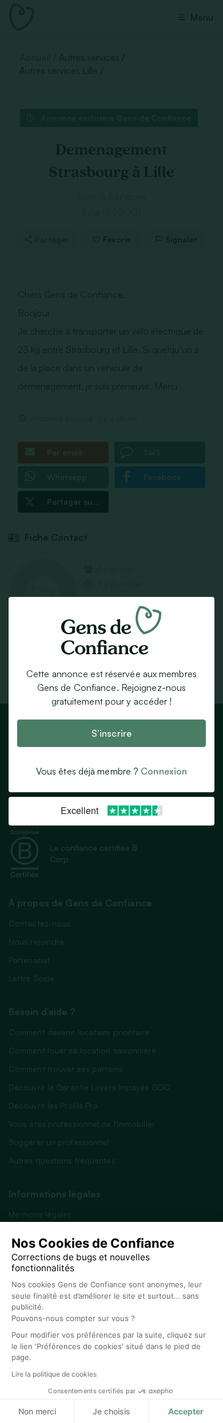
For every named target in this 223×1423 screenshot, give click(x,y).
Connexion (164, 771)
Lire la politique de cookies (54, 1374)
